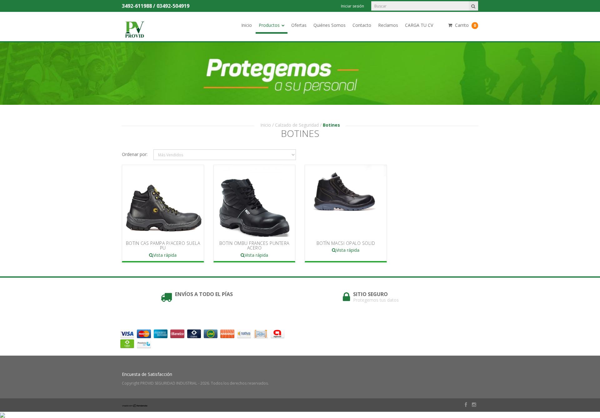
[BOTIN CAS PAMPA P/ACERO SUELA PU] (162, 201)
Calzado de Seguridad (297, 125)
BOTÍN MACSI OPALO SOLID (346, 243)
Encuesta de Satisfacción (147, 374)
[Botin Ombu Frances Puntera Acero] (254, 201)
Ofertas (299, 25)
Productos (269, 25)
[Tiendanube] (135, 405)
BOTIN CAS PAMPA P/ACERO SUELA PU (163, 245)
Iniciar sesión (352, 6)
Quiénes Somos (329, 25)
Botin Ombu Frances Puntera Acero (254, 245)
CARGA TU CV (419, 25)
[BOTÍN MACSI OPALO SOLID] (345, 201)
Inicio (246, 25)
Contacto (361, 25)
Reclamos (388, 25)
